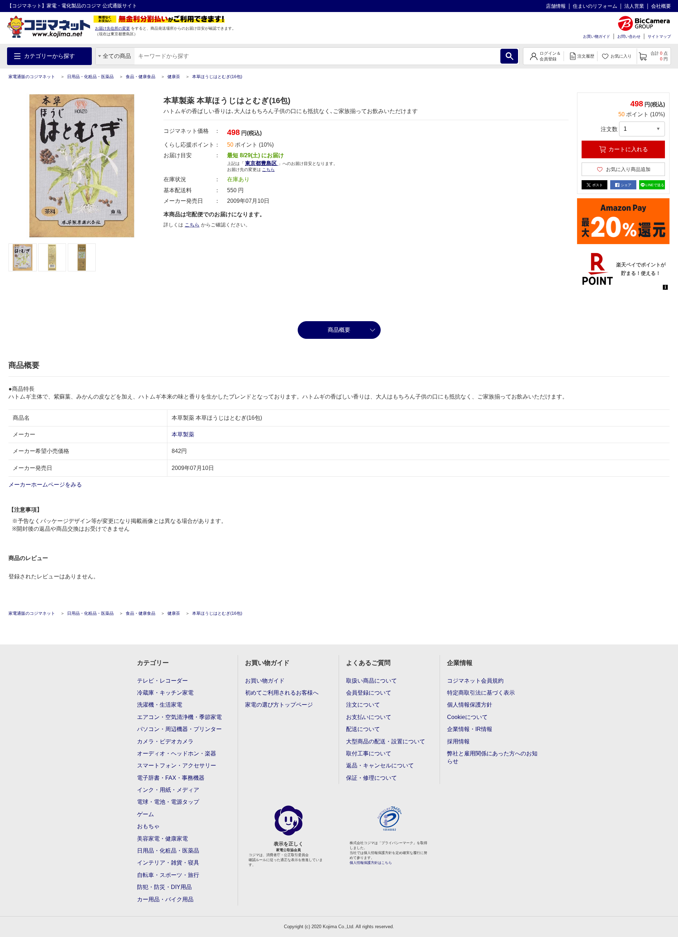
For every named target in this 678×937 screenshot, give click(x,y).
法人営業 (634, 6)
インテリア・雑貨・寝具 (168, 863)
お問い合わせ (629, 36)
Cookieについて (467, 717)
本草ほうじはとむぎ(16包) (217, 76)
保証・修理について (371, 778)
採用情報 (458, 741)
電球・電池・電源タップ (168, 802)
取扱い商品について (371, 681)
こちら (192, 225)
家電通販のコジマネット (31, 76)
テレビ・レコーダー (162, 681)
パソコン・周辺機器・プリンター (179, 729)
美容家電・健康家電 (162, 839)
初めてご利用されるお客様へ (282, 693)
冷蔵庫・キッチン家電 (165, 693)
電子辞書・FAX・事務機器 (170, 778)
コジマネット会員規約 (475, 681)
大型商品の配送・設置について (385, 741)
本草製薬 (183, 434)
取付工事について (368, 753)
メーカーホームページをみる (45, 485)
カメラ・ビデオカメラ (165, 741)
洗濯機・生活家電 (159, 705)
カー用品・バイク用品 (165, 899)
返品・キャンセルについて (380, 765)
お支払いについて (368, 717)
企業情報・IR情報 (469, 729)
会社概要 (661, 6)
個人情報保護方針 (469, 705)
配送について (363, 729)
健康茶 (173, 76)
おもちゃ (148, 826)
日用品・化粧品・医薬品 (90, 76)
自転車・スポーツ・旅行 (168, 875)
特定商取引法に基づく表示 (481, 693)
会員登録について (368, 693)
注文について (363, 705)
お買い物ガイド (596, 36)
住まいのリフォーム (595, 6)
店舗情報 (556, 6)
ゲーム (145, 814)
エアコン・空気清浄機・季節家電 (179, 717)
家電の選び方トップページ (279, 705)
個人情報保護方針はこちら (371, 863)
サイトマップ (659, 36)
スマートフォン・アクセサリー (176, 765)
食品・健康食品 (140, 76)
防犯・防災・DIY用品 (164, 887)
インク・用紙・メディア (168, 790)
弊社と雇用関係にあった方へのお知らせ (492, 757)
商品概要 (339, 330)
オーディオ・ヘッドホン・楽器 (176, 753)
